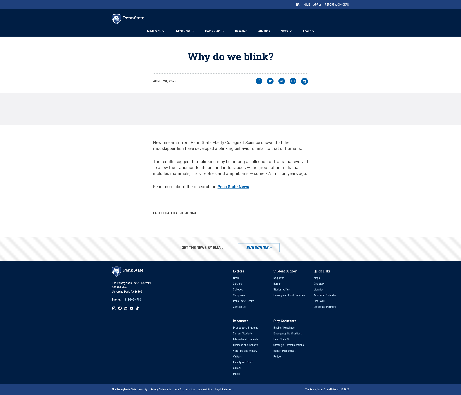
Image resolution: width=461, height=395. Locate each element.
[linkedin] (281, 81)
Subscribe (257, 247)
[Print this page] (304, 81)
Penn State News (233, 186)
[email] (293, 81)
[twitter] (270, 81)
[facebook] (259, 81)
